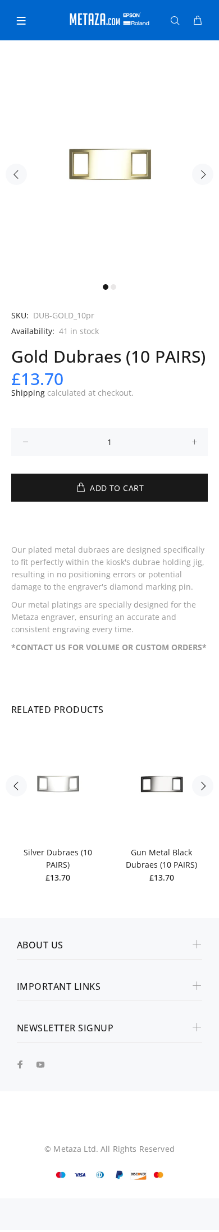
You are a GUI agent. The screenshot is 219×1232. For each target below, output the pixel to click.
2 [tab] (113, 287)
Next (202, 174)
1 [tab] (105, 287)
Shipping (28, 392)
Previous (16, 174)
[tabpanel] (109, 168)
